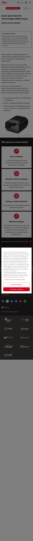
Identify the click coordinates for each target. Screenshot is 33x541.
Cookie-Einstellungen (16, 284)
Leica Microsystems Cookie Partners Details (14, 279)
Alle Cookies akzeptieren (16, 289)
